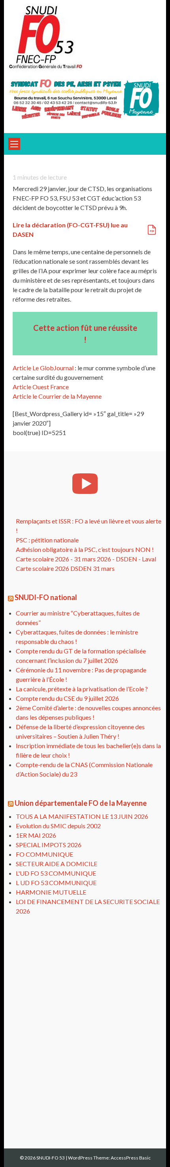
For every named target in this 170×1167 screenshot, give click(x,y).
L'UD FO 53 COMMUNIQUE (56, 873)
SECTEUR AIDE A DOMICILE (56, 863)
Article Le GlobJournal (43, 367)
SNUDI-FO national (46, 597)
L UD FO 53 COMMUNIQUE (56, 882)
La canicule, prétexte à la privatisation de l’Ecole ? (82, 688)
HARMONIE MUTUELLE (51, 892)
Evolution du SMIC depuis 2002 (58, 825)
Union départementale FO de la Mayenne (81, 803)
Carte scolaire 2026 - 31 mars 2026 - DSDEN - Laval (86, 559)
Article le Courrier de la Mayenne (57, 396)
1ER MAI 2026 (36, 835)
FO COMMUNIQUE (44, 854)
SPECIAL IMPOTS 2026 (48, 844)
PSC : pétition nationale (47, 540)
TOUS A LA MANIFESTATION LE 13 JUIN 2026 (82, 816)
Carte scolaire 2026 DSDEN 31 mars (65, 568)
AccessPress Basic (131, 1158)
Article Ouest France (41, 386)
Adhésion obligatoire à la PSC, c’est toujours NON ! (85, 549)
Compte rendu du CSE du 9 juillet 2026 (67, 698)
